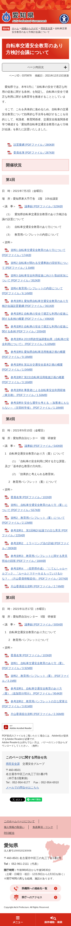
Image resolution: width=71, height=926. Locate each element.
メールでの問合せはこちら (22, 787)
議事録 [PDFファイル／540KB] (43, 445)
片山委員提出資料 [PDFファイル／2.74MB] (37, 586)
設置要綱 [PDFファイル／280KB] (33, 144)
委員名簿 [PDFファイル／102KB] (31, 497)
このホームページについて (19, 821)
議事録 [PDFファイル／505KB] (43, 624)
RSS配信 (9, 833)
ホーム (15, 28)
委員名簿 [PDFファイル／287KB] (33, 152)
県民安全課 (46, 28)
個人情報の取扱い (14, 827)
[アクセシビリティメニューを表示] (64, 19)
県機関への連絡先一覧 (34, 888)
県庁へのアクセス (32, 897)
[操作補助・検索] (53, 919)
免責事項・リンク (43, 827)
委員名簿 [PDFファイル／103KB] (31, 655)
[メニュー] (18, 919)
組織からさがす (29, 28)
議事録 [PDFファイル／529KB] (43, 206)
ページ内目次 (35, 67)
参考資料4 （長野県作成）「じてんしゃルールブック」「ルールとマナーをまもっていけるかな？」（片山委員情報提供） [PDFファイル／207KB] (35, 573)
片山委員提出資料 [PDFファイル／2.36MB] (37, 714)
